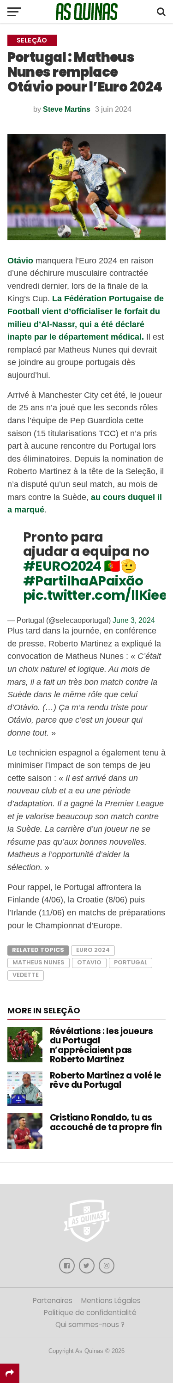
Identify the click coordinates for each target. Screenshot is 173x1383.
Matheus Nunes (38, 962)
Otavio (89, 962)
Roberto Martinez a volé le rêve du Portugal (105, 1080)
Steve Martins (66, 109)
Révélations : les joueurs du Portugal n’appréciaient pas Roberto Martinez (101, 1045)
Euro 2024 (93, 950)
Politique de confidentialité (90, 1312)
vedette (25, 975)
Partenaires (52, 1300)
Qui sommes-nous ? (90, 1324)
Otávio (21, 260)
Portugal (130, 962)
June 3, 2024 (134, 620)
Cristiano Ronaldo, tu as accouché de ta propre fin (106, 1122)
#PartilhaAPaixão (83, 581)
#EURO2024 (62, 566)
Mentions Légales (111, 1300)
